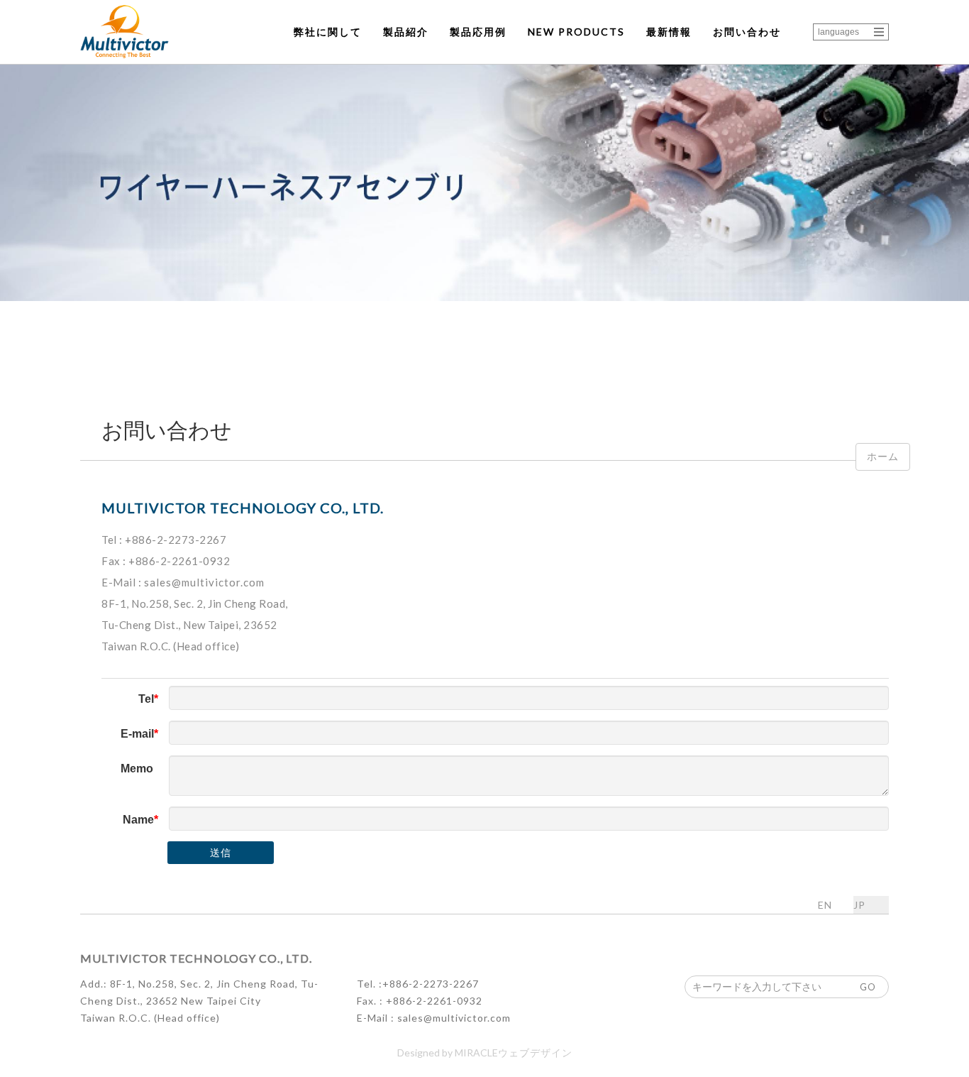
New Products (576, 32)
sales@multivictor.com (204, 582)
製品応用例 (478, 32)
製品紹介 (405, 32)
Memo (137, 768)
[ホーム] (124, 31)
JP (859, 905)
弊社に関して (328, 32)
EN (825, 905)
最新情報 (669, 32)
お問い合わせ (747, 32)
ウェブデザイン (535, 1052)
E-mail (137, 734)
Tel (146, 699)
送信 (220, 852)
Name (138, 820)
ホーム (883, 456)
